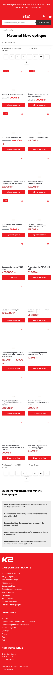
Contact (5, 631)
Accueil (4, 30)
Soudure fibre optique (11, 573)
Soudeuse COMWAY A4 (11, 137)
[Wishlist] (22, 72)
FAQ (3, 640)
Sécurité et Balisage (10, 580)
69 (41, 57)
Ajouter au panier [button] (13, 105)
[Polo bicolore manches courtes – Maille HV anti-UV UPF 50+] (13, 431)
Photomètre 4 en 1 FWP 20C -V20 (39, 268)
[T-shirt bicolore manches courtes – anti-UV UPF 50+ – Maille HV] (39, 386)
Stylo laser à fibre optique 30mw (12, 225)
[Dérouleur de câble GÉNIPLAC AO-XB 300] (39, 210)
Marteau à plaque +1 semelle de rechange (38, 311)
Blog (3, 637)
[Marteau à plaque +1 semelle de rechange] (39, 295)
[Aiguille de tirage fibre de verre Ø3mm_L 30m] (39, 338)
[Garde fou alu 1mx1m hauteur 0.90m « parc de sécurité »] (13, 167)
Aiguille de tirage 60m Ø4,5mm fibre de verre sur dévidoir (12, 403)
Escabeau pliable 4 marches (12, 94)
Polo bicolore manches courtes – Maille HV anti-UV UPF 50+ (13, 447)
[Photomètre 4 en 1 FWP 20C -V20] (39, 252)
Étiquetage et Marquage (12, 589)
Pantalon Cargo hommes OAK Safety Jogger (37, 447)
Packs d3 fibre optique (11, 605)
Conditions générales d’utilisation (15, 624)
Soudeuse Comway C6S (11, 310)
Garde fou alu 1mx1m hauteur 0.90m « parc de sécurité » (13, 183)
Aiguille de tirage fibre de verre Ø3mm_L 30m (37, 354)
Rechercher (43, 22)
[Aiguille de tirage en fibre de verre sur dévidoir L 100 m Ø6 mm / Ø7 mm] (13, 338)
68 (35, 57)
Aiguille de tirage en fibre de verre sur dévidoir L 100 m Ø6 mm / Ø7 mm (13, 355)
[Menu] (6, 16)
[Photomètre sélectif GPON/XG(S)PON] (39, 167)
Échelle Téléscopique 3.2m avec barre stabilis (38, 96)
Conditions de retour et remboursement (18, 621)
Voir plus (13, 277)
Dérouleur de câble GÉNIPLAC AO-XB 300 (37, 225)
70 (47, 57)
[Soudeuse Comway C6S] (13, 295)
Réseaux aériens (8, 583)
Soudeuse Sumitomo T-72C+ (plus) (13, 268)
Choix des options (13, 368)
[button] (48, 16)
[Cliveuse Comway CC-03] (39, 123)
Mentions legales (9, 628)
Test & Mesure (8, 592)
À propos (5, 634)
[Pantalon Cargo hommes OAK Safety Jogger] (39, 431)
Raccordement (8, 598)
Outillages (6, 595)
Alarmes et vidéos (9, 602)
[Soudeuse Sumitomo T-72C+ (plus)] (13, 252)
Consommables (8, 586)
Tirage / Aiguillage (9, 576)
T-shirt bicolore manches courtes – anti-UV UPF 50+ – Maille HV (39, 403)
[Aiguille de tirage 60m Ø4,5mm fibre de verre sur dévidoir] (13, 386)
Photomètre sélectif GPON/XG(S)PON (35, 183)
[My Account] (43, 16)
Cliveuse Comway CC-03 (38, 137)
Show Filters (10, 43)
